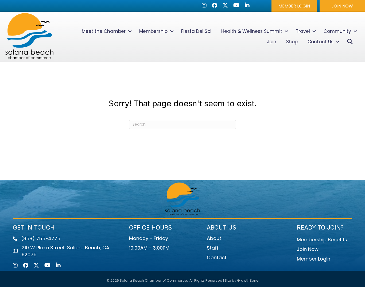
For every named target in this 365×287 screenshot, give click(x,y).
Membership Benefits (322, 239)
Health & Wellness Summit (251, 31)
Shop (292, 41)
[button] (294, 6)
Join (271, 41)
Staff (213, 248)
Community (337, 31)
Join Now (308, 249)
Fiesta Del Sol (196, 31)
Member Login (313, 258)
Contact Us (320, 41)
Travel (303, 31)
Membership (153, 31)
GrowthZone (248, 280)
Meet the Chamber (104, 31)
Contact (217, 257)
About (214, 238)
